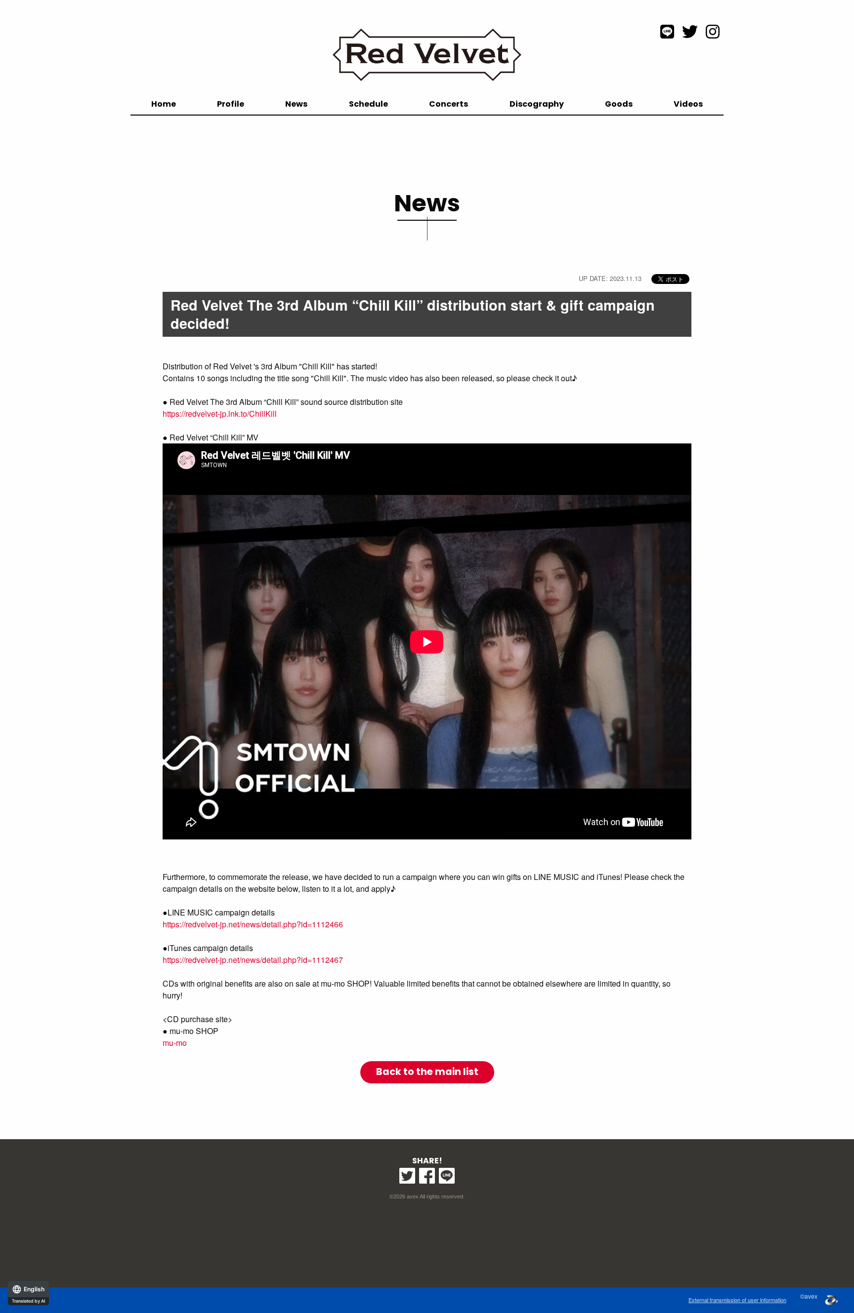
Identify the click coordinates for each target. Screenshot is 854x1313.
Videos (688, 104)
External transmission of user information (737, 1300)
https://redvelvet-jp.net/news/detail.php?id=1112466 (253, 924)
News (296, 104)
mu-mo (175, 1042)
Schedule (368, 104)
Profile (230, 104)
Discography (537, 104)
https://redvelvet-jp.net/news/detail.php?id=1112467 (253, 959)
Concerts (448, 104)
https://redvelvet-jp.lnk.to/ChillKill (220, 413)
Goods (619, 104)
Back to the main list (427, 1071)
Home (163, 104)
